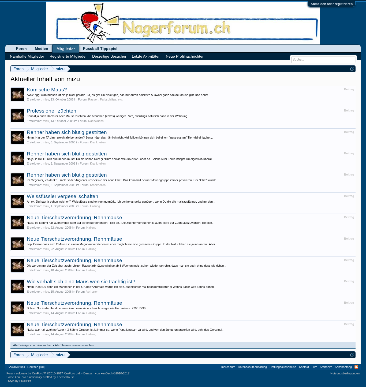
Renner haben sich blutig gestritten (67, 132)
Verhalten (92, 291)
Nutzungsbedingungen (345, 373)
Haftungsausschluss (283, 367)
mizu (46, 99)
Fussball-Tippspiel (100, 48)
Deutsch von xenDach (106, 373)
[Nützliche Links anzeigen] (352, 68)
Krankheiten (98, 142)
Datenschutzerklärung (252, 367)
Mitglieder (66, 49)
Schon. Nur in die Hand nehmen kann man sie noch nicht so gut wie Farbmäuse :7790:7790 (86, 308)
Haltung (95, 206)
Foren (21, 48)
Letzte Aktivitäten (146, 56)
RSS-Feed (356, 367)
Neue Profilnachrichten (185, 56)
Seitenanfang (343, 367)
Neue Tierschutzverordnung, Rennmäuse (74, 217)
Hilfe (314, 367)
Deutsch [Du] (35, 367)
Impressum (228, 367)
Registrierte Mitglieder (68, 56)
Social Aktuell (16, 367)
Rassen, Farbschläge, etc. (105, 99)
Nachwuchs (96, 120)
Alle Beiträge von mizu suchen (32, 345)
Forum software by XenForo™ (43, 373)
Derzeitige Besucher (109, 56)
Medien (41, 48)
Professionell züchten (51, 111)
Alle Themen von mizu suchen (74, 345)
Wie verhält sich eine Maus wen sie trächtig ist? (81, 281)
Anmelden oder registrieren (332, 4)
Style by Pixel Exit (19, 380)
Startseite (326, 367)
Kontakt (304, 367)
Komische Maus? (47, 89)
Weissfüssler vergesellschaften (62, 196)
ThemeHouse (65, 377)
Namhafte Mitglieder (27, 56)
